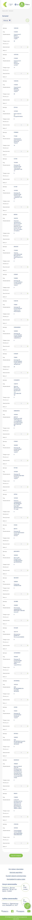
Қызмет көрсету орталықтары (16, 876)
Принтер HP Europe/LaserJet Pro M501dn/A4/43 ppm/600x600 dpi (18, 560)
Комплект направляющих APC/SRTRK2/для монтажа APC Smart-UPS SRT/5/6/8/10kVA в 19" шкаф (18, 505)
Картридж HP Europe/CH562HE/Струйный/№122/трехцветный (18, 362)
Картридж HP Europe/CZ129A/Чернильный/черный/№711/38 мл (18, 167)
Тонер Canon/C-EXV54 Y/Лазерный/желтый (17, 63)
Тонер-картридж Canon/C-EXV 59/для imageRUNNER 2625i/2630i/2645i (18, 832)
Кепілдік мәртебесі (16, 872)
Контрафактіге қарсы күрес (16, 879)
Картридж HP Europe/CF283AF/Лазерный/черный (18, 450)
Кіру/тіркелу (22, 4)
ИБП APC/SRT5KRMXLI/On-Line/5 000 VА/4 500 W (18, 689)
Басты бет (5, 10)
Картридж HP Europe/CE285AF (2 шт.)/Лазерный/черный (18, 283)
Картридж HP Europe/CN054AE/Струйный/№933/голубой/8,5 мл (18, 336)
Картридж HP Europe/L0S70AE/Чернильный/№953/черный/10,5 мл (18, 662)
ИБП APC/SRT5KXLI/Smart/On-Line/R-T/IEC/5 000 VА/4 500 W (18, 742)
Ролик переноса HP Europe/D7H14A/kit (18, 115)
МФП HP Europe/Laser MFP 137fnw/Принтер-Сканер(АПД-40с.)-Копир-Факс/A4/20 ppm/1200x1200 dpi (18, 421)
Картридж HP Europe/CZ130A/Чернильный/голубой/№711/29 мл (18, 195)
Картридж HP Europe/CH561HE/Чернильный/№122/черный (18, 309)
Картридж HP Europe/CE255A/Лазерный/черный (17, 715)
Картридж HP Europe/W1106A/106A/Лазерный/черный (18, 476)
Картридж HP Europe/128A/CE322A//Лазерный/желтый (18, 533)
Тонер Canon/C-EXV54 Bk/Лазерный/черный (17, 89)
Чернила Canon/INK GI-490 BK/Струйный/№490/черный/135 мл (18, 255)
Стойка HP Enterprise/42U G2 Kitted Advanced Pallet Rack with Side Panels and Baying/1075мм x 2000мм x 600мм (18, 804)
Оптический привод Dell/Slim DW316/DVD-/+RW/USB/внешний (18, 610)
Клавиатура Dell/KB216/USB (17, 584)
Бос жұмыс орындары (16, 869)
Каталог (11, 10)
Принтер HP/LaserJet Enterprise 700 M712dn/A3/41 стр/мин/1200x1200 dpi (17, 391)
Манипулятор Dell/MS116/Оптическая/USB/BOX (18, 635)
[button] (27, 906)
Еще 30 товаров (16, 855)
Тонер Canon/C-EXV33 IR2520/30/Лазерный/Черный (18, 141)
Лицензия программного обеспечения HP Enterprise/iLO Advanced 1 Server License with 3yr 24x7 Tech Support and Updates (18, 225)
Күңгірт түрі (11, 5)
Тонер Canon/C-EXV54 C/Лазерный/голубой (17, 36)
